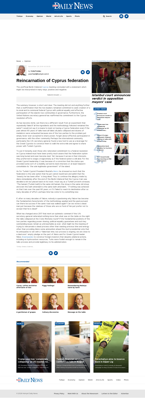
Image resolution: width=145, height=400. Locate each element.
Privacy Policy (59, 393)
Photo (77, 16)
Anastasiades (27, 237)
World (48, 16)
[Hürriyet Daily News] (72, 6)
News (18, 61)
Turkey (18, 246)
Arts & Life (58, 16)
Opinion (40, 16)
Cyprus (45, 87)
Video (118, 380)
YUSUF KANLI (36, 71)
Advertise (125, 393)
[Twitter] (126, 16)
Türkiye (19, 16)
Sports (68, 16)
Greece (24, 246)
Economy (29, 16)
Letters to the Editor (110, 393)
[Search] (104, 16)
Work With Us (73, 393)
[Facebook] (121, 16)
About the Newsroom (89, 393)
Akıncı (55, 171)
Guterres (30, 246)
